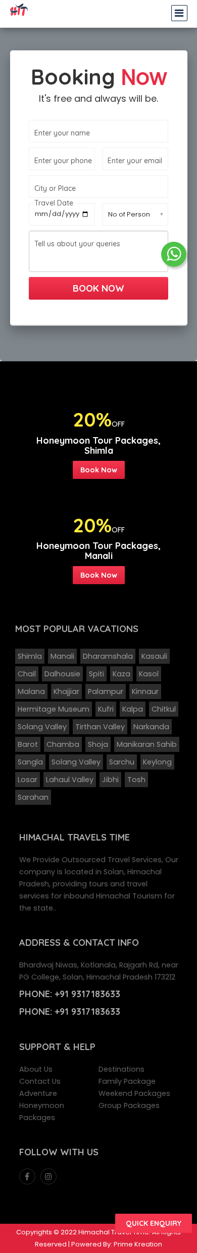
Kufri (106, 709)
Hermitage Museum (53, 709)
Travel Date (53, 202)
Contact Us (40, 1081)
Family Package (127, 1081)
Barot (28, 744)
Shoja (98, 744)
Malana (31, 691)
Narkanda (151, 727)
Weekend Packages (134, 1093)
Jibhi (110, 780)
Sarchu (121, 762)
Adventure (38, 1093)
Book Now (98, 469)
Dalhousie (62, 674)
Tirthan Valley (100, 727)
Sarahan (33, 797)
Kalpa (132, 709)
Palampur (105, 691)
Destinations (121, 1069)
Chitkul (164, 709)
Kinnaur (145, 691)
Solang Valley (42, 727)
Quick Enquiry (153, 1223)
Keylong (157, 762)
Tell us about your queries (77, 243)
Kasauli (154, 656)
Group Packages (129, 1105)
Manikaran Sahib (147, 744)
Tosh (136, 780)
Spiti (96, 674)
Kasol (149, 674)
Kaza (121, 674)
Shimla (30, 656)
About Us (36, 1069)
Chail (27, 674)
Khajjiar (66, 691)
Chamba (62, 744)
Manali (62, 656)
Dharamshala (108, 656)
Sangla (30, 762)
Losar (27, 780)
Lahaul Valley (69, 780)
